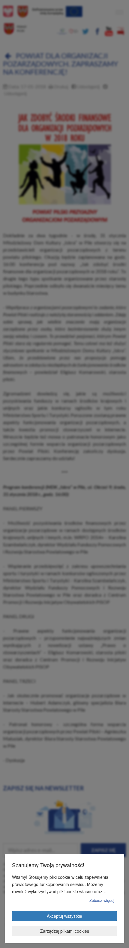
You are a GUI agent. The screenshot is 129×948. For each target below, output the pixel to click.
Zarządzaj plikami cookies (64, 931)
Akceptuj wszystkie (64, 916)
